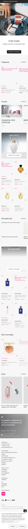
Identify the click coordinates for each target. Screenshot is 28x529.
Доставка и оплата (6, 459)
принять (13, 526)
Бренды (3, 462)
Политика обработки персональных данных (12, 506)
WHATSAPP (4, 485)
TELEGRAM (4, 483)
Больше (23, 62)
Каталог (3, 464)
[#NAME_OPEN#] (25, 510)
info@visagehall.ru (6, 447)
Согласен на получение (11, 435)
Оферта (3, 505)
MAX (2, 486)
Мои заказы (4, 450)
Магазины (4, 469)
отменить (22, 526)
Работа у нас (5, 468)
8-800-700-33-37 (5, 444)
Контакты (4, 471)
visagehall (4, 442)
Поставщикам (5, 473)
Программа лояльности (8, 457)
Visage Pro (4, 478)
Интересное (4, 456)
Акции (3, 454)
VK (2, 482)
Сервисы (3, 479)
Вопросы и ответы (6, 461)
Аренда (3, 474)
